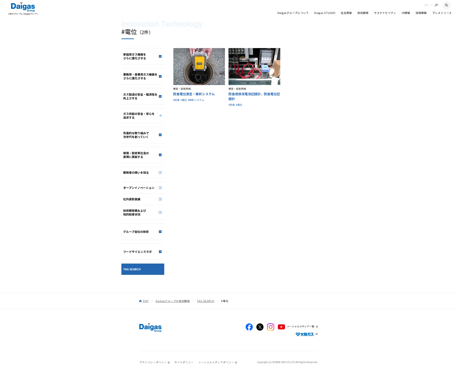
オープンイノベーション (138, 187)
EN (426, 5)
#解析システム (196, 100)
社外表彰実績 (131, 199)
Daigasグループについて (293, 13)
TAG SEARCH (132, 269)
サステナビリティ (385, 13)
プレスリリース (442, 13)
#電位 (183, 100)
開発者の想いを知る (136, 172)
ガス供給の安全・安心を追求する (139, 116)
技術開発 (363, 13)
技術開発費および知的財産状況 (134, 212)
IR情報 (406, 13)
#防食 (176, 100)
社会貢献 (346, 13)
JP (436, 5)
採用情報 (421, 13)
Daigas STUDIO (324, 13)
